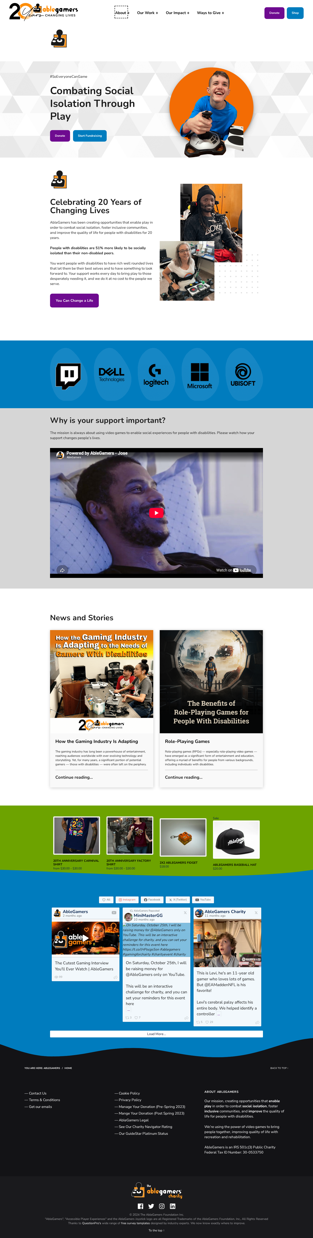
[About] (128, 13)
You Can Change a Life (74, 300)
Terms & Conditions (44, 1099)
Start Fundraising (90, 136)
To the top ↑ (157, 1230)
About (120, 12)
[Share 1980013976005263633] (186, 1018)
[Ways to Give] (223, 13)
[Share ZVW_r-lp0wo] (116, 978)
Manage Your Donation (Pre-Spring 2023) (152, 1106)
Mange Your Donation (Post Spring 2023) (151, 1113)
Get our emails (40, 1106)
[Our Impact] (188, 13)
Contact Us (37, 1093)
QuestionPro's (92, 1223)
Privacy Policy (130, 1099)
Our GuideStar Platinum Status (143, 1133)
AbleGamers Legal (134, 1120)
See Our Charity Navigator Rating (145, 1126)
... (128, 1009)
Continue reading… (74, 777)
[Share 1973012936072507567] (257, 1023)
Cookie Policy (129, 1093)
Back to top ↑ (279, 1068)
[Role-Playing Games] (211, 681)
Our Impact (176, 12)
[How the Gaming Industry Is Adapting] (101, 681)
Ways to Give (209, 12)
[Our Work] (157, 13)
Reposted (146, 910)
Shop (295, 13)
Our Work (146, 12)
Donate (274, 13)
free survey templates (136, 1223)
